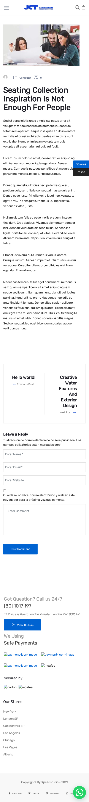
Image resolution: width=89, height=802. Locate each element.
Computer (25, 77)
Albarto (8, 754)
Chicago (9, 740)
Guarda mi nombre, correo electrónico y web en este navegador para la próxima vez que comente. (39, 497)
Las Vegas (10, 747)
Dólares (79, 164)
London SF (10, 719)
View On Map (25, 625)
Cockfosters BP (13, 726)
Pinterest (54, 793)
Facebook (17, 793)
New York (9, 711)
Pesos (79, 172)
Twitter (36, 793)
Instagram (75, 793)
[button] (79, 792)
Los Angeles (11, 733)
